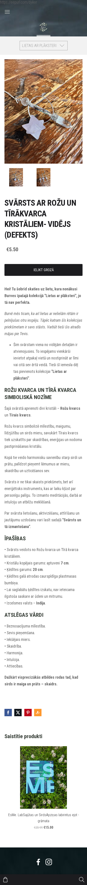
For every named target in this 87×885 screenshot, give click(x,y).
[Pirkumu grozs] (5, 879)
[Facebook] (38, 862)
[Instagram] (49, 862)
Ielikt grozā (43, 270)
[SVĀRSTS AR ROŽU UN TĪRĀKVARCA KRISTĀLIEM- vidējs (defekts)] (15, 177)
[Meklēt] (81, 879)
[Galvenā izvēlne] (7, 12)
